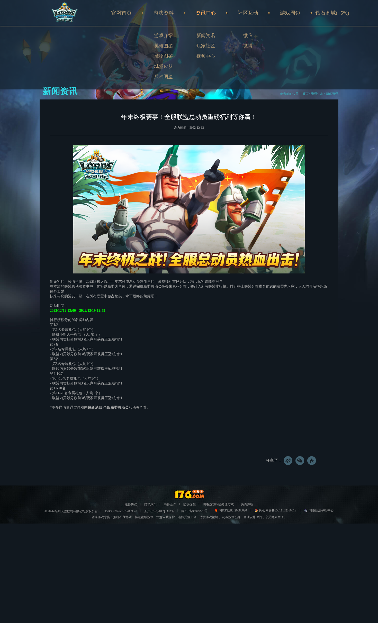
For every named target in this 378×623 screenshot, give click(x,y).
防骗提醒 (189, 504)
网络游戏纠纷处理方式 (218, 504)
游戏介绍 (163, 35)
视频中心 (205, 56)
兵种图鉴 (163, 76)
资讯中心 (317, 94)
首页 (305, 94)
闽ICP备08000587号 (194, 511)
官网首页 (121, 13)
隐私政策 (150, 504)
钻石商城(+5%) (332, 13)
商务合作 (170, 504)
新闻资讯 (205, 35)
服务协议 (131, 504)
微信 (248, 35)
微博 (248, 45)
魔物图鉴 (163, 56)
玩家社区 (205, 45)
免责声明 (247, 504)
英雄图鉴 (163, 45)
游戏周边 (290, 13)
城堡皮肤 (163, 66)
